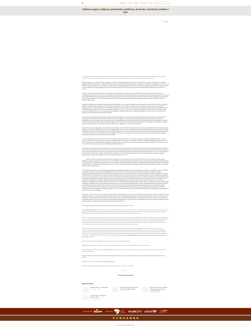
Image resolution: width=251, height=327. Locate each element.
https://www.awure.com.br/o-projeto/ (106, 261)
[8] (100, 128)
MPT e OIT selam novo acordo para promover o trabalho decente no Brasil (158, 289)
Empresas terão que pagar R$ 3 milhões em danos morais (129, 288)
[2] (138, 117)
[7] (140, 123)
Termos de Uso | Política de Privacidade (126, 325)
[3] (87, 120)
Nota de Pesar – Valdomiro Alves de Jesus (98, 296)
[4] (138, 122)
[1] (129, 96)
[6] (160, 122)
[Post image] (85, 289)
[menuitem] (123, 3)
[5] (151, 122)
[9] (149, 164)
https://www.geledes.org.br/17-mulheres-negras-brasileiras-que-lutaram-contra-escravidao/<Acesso (105, 205)
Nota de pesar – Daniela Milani (99, 287)
